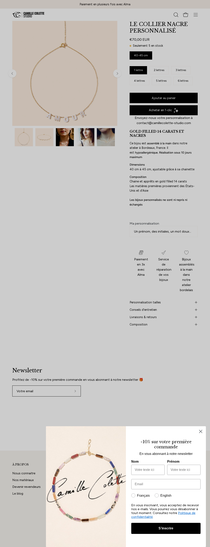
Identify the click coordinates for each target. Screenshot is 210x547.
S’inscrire (166, 528)
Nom (135, 461)
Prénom (173, 461)
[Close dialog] (200, 431)
